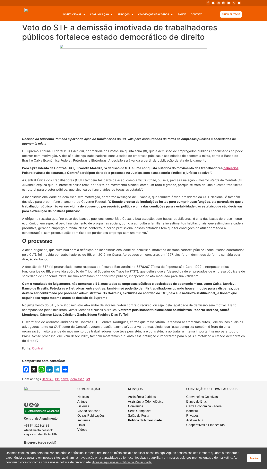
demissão (77, 379)
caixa (65, 379)
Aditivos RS (194, 420)
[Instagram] (218, 3)
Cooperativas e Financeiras (205, 425)
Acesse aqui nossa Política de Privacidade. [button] (122, 462)
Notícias (83, 396)
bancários (230, 168)
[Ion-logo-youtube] (239, 3)
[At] (223, 3)
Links (81, 425)
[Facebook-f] (208, 3)
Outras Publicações (91, 415)
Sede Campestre (139, 411)
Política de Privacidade (145, 420)
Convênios (135, 406)
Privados (192, 415)
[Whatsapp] (234, 3)
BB (57, 379)
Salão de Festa (138, 415)
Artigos (82, 401)
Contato (196, 14)
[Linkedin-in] (229, 3)
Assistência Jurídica (142, 396)
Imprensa (83, 420)
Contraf (37, 348)
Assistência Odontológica (145, 401)
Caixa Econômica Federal (204, 406)
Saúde (182, 14)
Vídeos (82, 429)
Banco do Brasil (197, 401)
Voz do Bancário (88, 411)
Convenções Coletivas (202, 396)
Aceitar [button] (254, 458)
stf (88, 379)
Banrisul (47, 379)
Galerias (83, 406)
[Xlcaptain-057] (213, 3)
